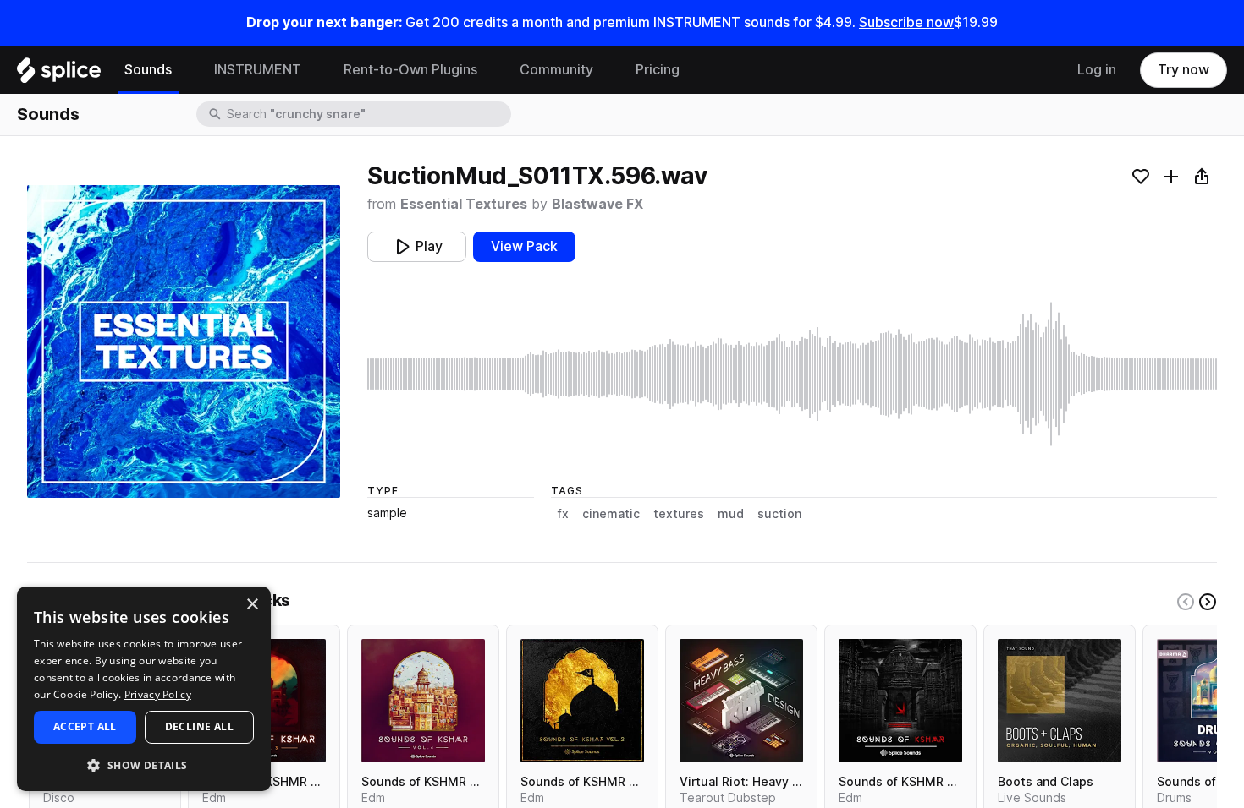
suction (779, 514)
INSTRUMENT (257, 70)
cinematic (611, 514)
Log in (1096, 70)
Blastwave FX (597, 204)
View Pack (524, 246)
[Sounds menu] (184, 70)
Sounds (148, 70)
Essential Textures (463, 204)
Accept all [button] (85, 726)
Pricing (658, 70)
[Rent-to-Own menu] (490, 70)
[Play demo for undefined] (183, 341)
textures (678, 514)
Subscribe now (906, 22)
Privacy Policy (157, 694)
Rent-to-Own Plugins (410, 70)
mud (731, 514)
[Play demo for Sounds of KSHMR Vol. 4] (423, 700)
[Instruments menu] (314, 70)
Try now (1183, 70)
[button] (144, 764)
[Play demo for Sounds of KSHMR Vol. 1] (900, 700)
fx (563, 514)
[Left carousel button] (1186, 602)
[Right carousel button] (1208, 602)
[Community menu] (606, 70)
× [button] (251, 604)
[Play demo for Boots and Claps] (1059, 700)
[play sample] (792, 374)
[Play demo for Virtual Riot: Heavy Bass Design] (741, 700)
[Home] (59, 74)
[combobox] (367, 114)
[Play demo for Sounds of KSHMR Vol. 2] (582, 700)
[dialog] (144, 689)
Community (556, 70)
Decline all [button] (199, 726)
